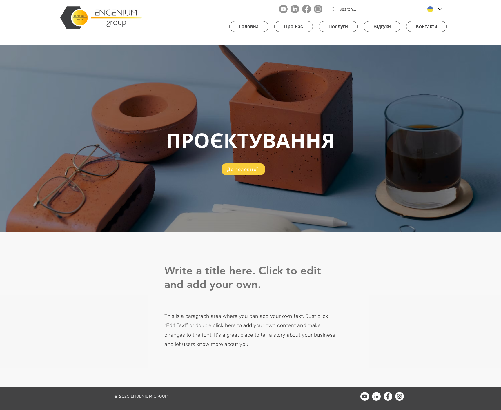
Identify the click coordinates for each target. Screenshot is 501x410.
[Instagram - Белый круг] (399, 396)
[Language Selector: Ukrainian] (434, 9)
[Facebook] (306, 9)
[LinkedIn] (295, 9)
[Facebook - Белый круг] (388, 396)
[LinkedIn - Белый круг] (376, 396)
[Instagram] (318, 9)
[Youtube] (283, 9)
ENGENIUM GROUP (149, 396)
